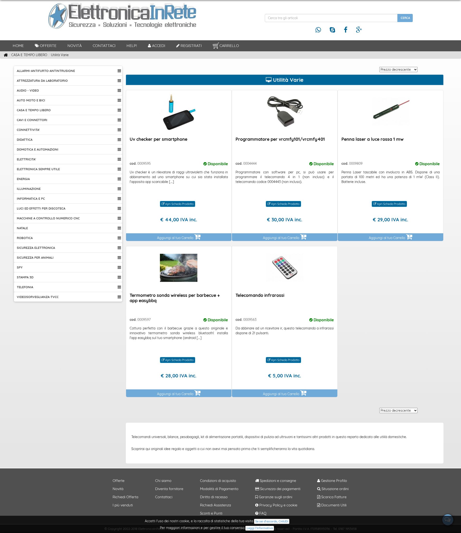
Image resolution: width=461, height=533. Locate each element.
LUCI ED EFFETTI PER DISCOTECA (41, 208)
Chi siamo (163, 480)
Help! (132, 45)
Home (18, 45)
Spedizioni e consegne (277, 480)
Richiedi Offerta (125, 497)
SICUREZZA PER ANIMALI (35, 257)
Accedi (158, 45)
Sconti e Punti (211, 513)
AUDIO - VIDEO (28, 90)
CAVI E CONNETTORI (32, 120)
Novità (74, 45)
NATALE (22, 228)
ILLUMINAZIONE (29, 189)
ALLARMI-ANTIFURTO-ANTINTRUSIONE (46, 71)
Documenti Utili (333, 505)
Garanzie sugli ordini (275, 497)
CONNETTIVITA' (28, 130)
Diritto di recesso (214, 497)
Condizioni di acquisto (218, 480)
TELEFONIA (25, 287)
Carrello (229, 45)
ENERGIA (23, 179)
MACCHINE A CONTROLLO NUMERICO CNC (48, 218)
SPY (20, 267)
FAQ (262, 513)
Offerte (47, 45)
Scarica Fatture (333, 497)
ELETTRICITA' (26, 159)
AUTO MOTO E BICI (31, 100)
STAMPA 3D (25, 277)
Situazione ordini (335, 488)
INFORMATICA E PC (31, 198)
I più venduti (123, 505)
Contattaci (104, 45)
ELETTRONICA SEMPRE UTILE (38, 169)
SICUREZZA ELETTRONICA (36, 248)
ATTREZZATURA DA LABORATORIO (42, 80)
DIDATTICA (24, 139)
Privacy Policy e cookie (277, 505)
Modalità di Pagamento (219, 488)
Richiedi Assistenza (215, 505)
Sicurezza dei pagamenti (279, 488)
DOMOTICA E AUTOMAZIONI (37, 149)
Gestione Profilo (333, 480)
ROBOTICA (25, 238)
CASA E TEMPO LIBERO (34, 110)
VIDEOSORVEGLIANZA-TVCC (38, 297)
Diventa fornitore (169, 488)
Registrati (191, 45)
